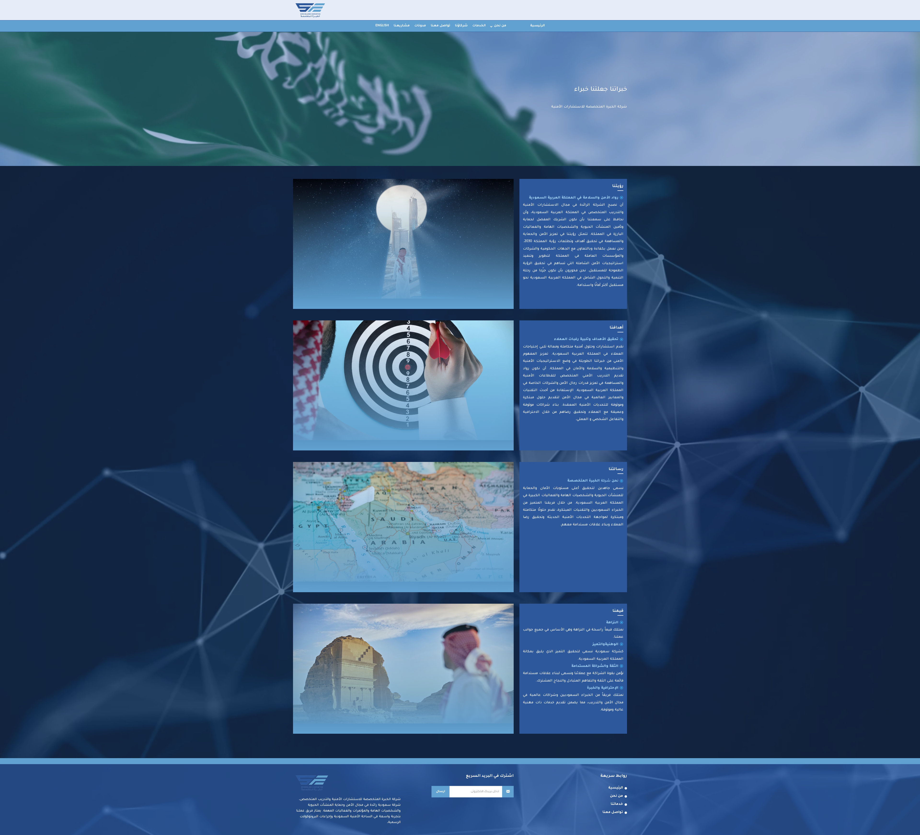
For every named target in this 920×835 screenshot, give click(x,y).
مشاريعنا (402, 26)
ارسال (440, 791)
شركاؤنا (461, 26)
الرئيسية (537, 26)
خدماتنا (617, 804)
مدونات (420, 26)
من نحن (500, 26)
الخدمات (479, 26)
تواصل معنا (440, 26)
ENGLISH (382, 26)
